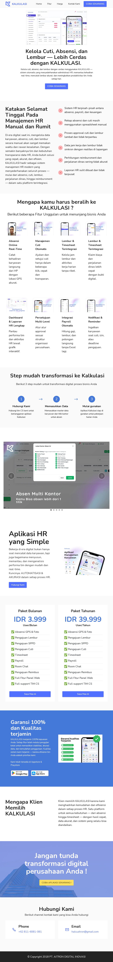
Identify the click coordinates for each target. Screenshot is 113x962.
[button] (11, 476)
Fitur (49, 3)
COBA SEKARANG (95, 3)
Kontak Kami (74, 3)
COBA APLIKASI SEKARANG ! (56, 882)
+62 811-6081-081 (30, 931)
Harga (60, 3)
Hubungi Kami (17, 584)
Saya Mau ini (30, 694)
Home (39, 3)
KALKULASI (19, 4)
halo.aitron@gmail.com (85, 931)
